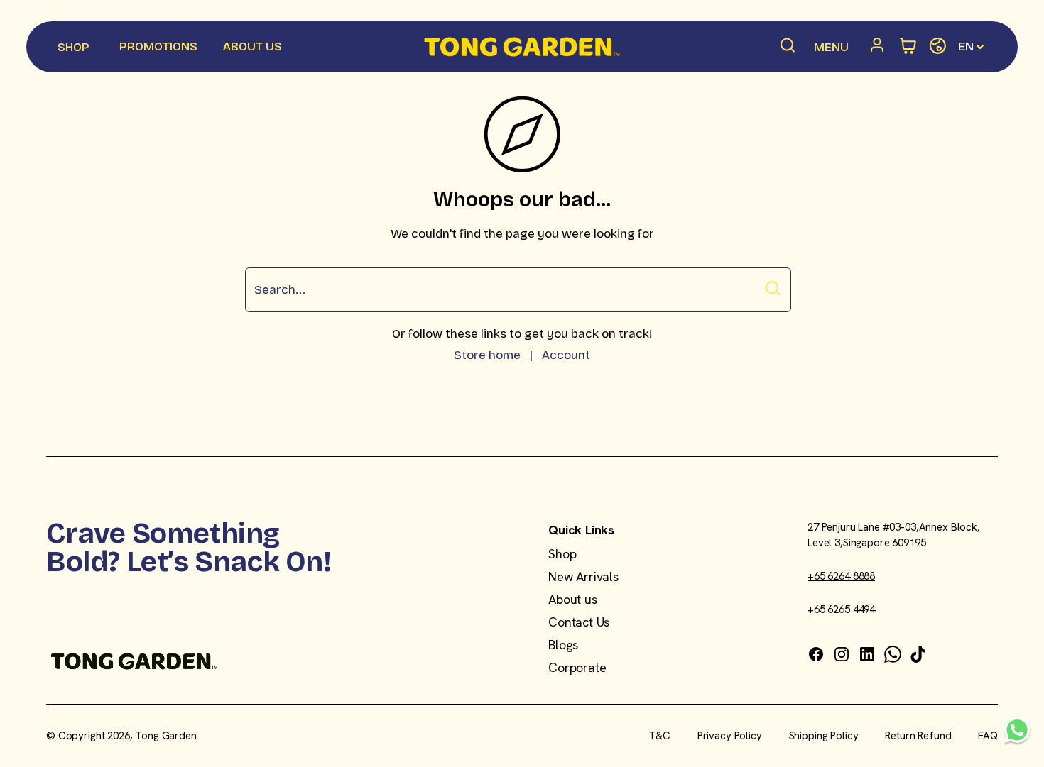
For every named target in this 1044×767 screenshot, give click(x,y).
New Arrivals (583, 576)
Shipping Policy (824, 736)
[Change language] (938, 46)
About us (572, 599)
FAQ (988, 736)
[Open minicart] (909, 46)
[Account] (879, 47)
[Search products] (788, 47)
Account (566, 355)
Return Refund (918, 736)
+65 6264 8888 (841, 576)
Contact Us (578, 622)
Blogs (563, 644)
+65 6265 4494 (841, 609)
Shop (562, 554)
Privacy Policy (729, 736)
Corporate (577, 667)
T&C (659, 736)
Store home (487, 355)
